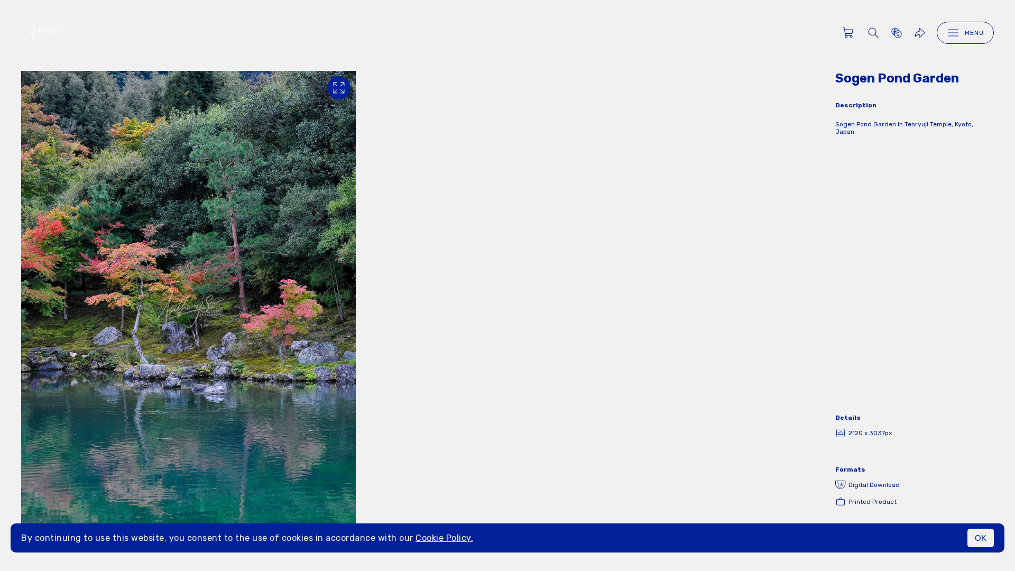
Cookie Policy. (444, 538)
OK (980, 537)
